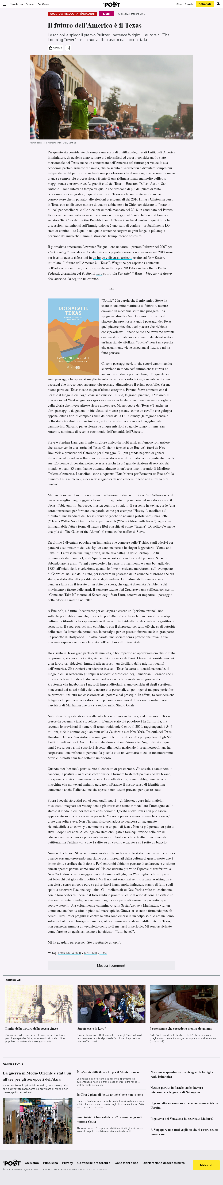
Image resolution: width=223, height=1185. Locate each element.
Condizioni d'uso (127, 1163)
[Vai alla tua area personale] (218, 4)
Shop (179, 4)
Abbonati (205, 4)
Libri (106, 13)
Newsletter (16, 4)
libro (99, 273)
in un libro (73, 268)
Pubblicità (50, 1163)
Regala (189, 4)
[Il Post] (111, 4)
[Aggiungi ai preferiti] (68, 48)
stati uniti (90, 953)
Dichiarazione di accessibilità (164, 1163)
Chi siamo (32, 1163)
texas (103, 953)
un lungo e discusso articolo (112, 257)
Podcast (31, 4)
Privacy (67, 1163)
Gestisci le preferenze (93, 1163)
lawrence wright (69, 953)
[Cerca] (39, 4)
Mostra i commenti (111, 965)
